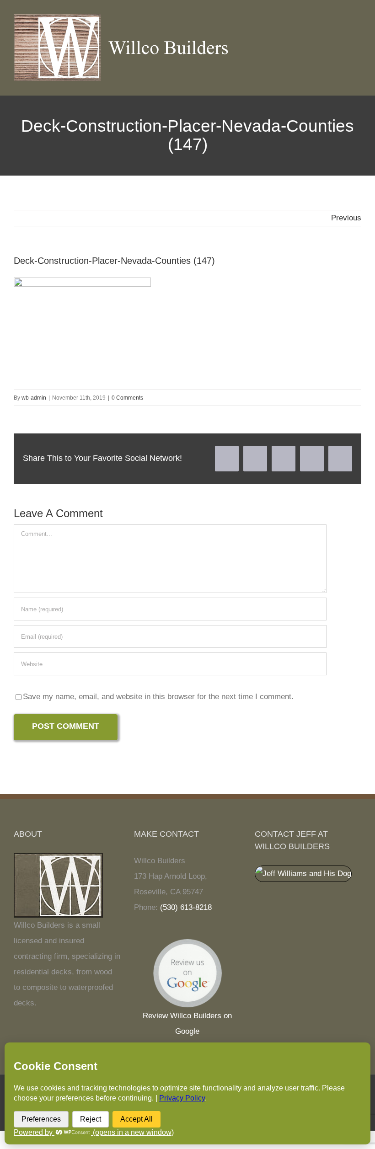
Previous (346, 218)
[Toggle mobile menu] (357, 28)
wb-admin (33, 398)
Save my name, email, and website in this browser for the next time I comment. (158, 696)
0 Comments (127, 398)
